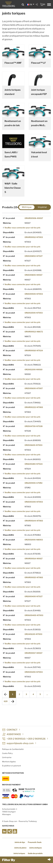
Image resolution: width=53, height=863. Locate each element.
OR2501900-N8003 (34, 540)
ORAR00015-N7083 (34, 577)
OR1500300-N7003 (34, 502)
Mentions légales (9, 762)
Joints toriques (19, 853)
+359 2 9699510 (16, 738)
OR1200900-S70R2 (33, 483)
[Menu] (49, 5)
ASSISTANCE (14, 734)
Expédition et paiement (11, 766)
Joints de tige (20, 842)
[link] (37, 6)
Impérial (42, 207)
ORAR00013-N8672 (34, 332)
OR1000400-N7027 (34, 596)
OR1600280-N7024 (34, 464)
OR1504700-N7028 (34, 426)
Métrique (27, 207)
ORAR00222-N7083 (34, 407)
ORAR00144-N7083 (34, 521)
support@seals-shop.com (20, 743)
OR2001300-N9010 (33, 369)
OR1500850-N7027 (34, 256)
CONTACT (12, 729)
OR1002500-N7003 (34, 313)
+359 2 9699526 (36, 738)
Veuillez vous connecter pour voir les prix (22, 227)
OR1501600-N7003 (33, 445)
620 (5, 701)
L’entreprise (6, 757)
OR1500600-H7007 (34, 388)
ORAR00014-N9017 (34, 558)
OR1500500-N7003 (34, 294)
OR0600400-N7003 (34, 615)
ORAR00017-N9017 (33, 653)
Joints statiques (35, 848)
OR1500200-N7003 (34, 672)
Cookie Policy (7, 753)
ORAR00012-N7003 (34, 237)
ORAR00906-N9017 (34, 218)
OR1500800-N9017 (33, 275)
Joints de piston (20, 848)
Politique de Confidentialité (13, 749)
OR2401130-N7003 (33, 634)
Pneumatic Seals (34, 842)
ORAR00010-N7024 (34, 350)
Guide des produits (35, 853)
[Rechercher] (23, 4)
